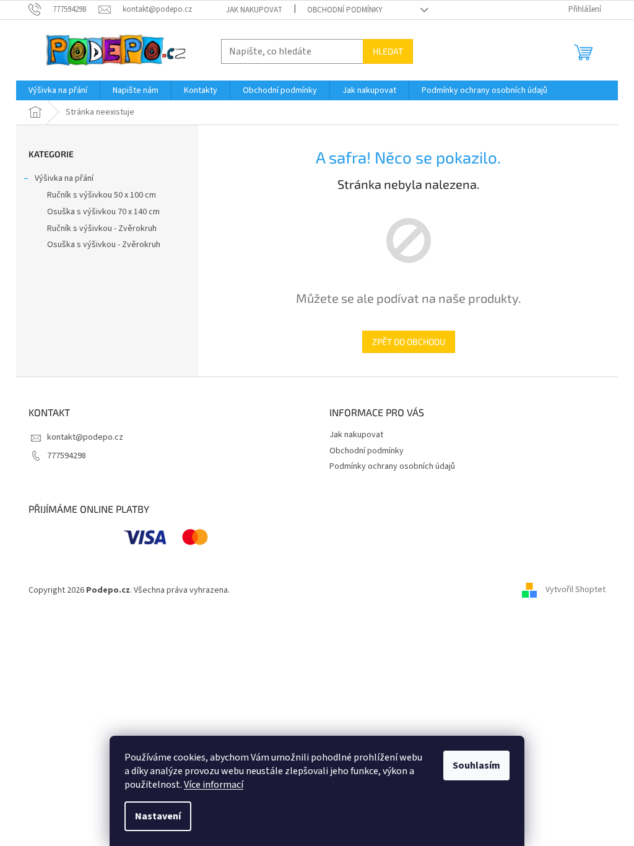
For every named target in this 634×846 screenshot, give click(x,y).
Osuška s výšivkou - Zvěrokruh (103, 244)
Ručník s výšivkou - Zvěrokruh (102, 228)
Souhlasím (476, 765)
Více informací (213, 784)
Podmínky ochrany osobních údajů (392, 466)
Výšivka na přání (64, 178)
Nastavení (158, 816)
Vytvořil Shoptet (575, 590)
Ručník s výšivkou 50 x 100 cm (101, 195)
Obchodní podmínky (345, 9)
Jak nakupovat (254, 9)
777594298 (66, 456)
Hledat (388, 51)
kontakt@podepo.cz (85, 437)
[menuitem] (58, 90)
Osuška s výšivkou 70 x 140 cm (103, 212)
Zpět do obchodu (408, 341)
